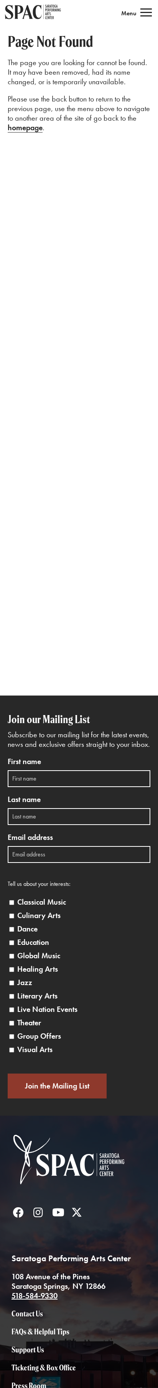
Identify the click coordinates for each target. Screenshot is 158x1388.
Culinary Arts (39, 915)
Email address (30, 837)
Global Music (38, 956)
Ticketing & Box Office (44, 1367)
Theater (29, 1023)
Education (33, 942)
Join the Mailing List (57, 1086)
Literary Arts (37, 996)
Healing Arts (37, 969)
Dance (27, 929)
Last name (24, 799)
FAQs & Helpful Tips (40, 1331)
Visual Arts (35, 1049)
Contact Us (27, 1313)
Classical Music (41, 902)
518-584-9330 (35, 1296)
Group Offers (39, 1036)
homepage (25, 128)
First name (24, 761)
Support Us (28, 1349)
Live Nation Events (47, 1009)
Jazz (24, 982)
